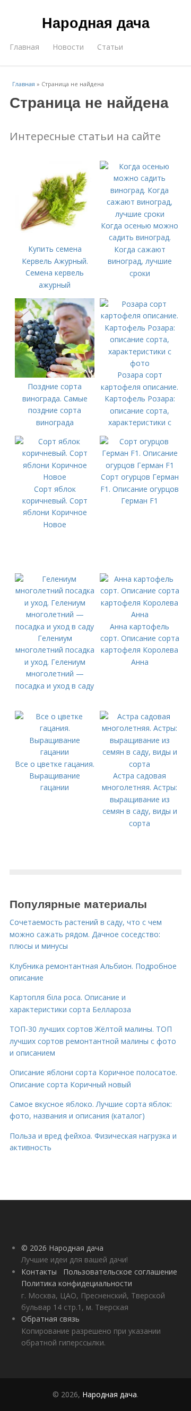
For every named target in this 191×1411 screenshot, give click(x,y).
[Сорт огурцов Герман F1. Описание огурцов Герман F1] (139, 465)
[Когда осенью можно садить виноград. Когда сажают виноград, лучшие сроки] (139, 214)
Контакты (39, 1272)
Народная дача (96, 22)
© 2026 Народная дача (62, 1248)
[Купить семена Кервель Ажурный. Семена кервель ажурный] (54, 237)
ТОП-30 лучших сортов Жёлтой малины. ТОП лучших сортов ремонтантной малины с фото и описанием (93, 1041)
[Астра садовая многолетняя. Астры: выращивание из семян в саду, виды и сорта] (139, 764)
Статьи (110, 47)
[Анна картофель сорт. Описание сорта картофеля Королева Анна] (139, 614)
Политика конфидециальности (76, 1283)
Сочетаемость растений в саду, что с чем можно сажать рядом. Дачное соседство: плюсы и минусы (86, 934)
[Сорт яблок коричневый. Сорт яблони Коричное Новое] (54, 477)
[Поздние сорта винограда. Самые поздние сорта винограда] (54, 375)
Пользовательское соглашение (120, 1272)
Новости (68, 47)
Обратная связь (50, 1319)
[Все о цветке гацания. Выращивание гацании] (54, 752)
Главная (24, 47)
